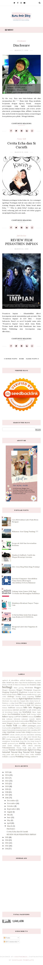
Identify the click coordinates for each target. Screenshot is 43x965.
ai (9, 680)
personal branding (27, 728)
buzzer (34, 694)
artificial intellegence (27, 680)
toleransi (5, 750)
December (11, 800)
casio (39, 694)
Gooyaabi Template (23, 960)
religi (4, 732)
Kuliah (39, 714)
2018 (7, 792)
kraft (29, 714)
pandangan (32, 726)
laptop (11, 717)
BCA (28, 685)
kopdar (23, 714)
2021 (7, 783)
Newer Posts (11, 359)
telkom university (34, 745)
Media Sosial (19, 721)
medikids (26, 721)
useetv (22, 754)
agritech (5, 680)
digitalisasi (28, 699)
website (5, 757)
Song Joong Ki (36, 741)
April (9, 823)
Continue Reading (22, 124)
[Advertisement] (21, 884)
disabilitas (37, 699)
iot (27, 710)
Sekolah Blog (36, 737)
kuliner (5, 716)
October (10, 806)
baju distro (15, 682)
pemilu (9, 728)
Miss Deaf (37, 721)
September (12, 809)
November (11, 803)
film (20, 703)
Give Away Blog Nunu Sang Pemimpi (26, 567)
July (8, 815)
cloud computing (28, 696)
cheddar (18, 696)
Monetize (17, 723)
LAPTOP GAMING (21, 717)
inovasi (4, 710)
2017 (7, 795)
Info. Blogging (34, 707)
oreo (19, 726)
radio (29, 730)
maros (38, 719)
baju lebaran (23, 682)
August (10, 812)
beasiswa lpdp (35, 685)
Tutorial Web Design (32, 752)
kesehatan (27, 712)
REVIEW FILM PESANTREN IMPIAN (21, 242)
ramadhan (34, 730)
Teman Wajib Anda (24, 748)
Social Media (15, 741)
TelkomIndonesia (8, 748)
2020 (7, 786)
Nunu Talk (21, 139)
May (9, 820)
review (5, 734)
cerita (4, 696)
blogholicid (14, 692)
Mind (31, 721)
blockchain (29, 688)
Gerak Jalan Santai (13, 705)
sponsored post (13, 743)
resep (28, 732)
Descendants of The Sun (10, 699)
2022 (7, 781)
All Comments (11, 942)
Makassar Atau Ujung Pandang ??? (25, 531)
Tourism (12, 750)
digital (21, 699)
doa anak (13, 701)
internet (9, 710)
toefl (39, 748)
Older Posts (32, 359)
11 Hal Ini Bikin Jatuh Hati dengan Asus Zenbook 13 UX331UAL (24, 616)
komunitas (15, 714)
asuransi (38, 680)
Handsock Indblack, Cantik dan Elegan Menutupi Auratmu (23, 556)
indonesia (19, 707)
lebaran (31, 717)
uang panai (6, 754)
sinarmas (15, 739)
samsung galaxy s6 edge (18, 737)
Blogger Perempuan (24, 690)
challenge (10, 696)
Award (8, 682)
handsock (23, 705)
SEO (4, 739)
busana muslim (27, 694)
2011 (6, 849)
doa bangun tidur (23, 701)
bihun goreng (19, 688)
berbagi (7, 687)
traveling (37, 750)
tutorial (6, 752)
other (24, 725)
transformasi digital (24, 750)
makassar (25, 719)
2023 (7, 778)
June (9, 817)
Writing (27, 757)
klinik (9, 714)
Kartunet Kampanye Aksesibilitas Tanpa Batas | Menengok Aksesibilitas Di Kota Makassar (24, 581)
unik (12, 754)
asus (4, 682)
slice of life (23, 739)
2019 (7, 789)
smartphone (6, 741)
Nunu (34, 723)
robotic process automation (24, 734)
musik (30, 723)
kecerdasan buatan (11, 712)
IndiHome (11, 708)
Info (25, 707)
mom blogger (7, 723)
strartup (29, 743)
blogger (37, 687)
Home (21, 359)
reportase (11, 732)
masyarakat (6, 721)
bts (35, 692)
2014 (7, 840)
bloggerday (37, 690)
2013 (7, 843)
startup (22, 743)
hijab (28, 705)
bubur (39, 692)
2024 (7, 775)
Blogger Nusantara (8, 690)
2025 (7, 772)
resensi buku (20, 732)
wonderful (11, 757)
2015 (7, 837)
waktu (32, 754)
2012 (7, 846)
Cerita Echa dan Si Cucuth (21, 145)
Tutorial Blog (16, 752)
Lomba (37, 716)
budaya (14, 694)
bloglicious (23, 692)
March (10, 826)
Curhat (38, 696)
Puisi (8, 730)
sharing (8, 739)
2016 (7, 798)
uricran (17, 754)
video (27, 754)
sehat (29, 737)
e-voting (11, 703)
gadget (31, 703)
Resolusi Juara (36, 732)
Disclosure (21, 41)
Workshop (19, 756)
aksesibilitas (15, 680)
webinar (38, 754)
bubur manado (7, 694)
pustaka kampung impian (19, 730)
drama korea (34, 701)
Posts (7, 938)
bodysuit (30, 692)
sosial (4, 743)
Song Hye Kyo (25, 741)
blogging (5, 692)
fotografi (25, 703)
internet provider (19, 710)
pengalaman (16, 728)
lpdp (3, 719)
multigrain (24, 723)
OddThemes (20, 956)
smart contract (35, 739)
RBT (39, 730)
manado (32, 719)
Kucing (33, 714)
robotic (12, 734)
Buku (19, 694)
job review (21, 235)
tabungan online (20, 745)
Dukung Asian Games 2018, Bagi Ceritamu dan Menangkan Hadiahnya (26, 592)
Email (16, 703)
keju (20, 712)
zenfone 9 (33, 757)
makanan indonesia (13, 719)
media (12, 721)
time (34, 748)
